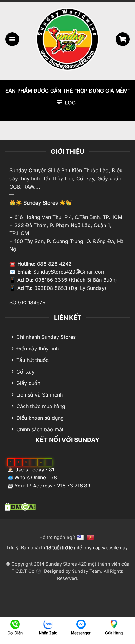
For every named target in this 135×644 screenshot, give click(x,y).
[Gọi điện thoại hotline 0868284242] (15, 624)
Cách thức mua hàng (40, 406)
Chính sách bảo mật (39, 429)
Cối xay (25, 372)
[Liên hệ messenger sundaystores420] (81, 624)
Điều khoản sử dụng (40, 418)
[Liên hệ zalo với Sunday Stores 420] (48, 624)
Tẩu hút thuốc (32, 360)
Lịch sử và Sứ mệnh (39, 394)
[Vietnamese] (91, 537)
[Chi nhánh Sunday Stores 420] (113, 624)
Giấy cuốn (28, 383)
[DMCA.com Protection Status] (20, 506)
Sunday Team (86, 571)
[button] (12, 39)
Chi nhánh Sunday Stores (46, 337)
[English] (80, 537)
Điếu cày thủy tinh (37, 348)
